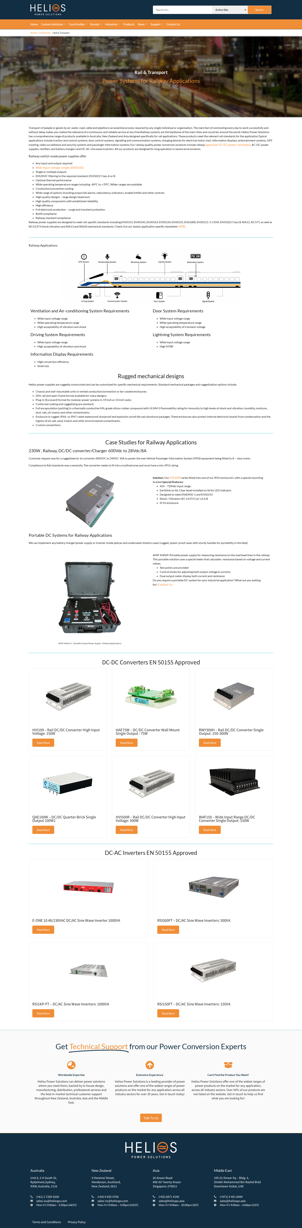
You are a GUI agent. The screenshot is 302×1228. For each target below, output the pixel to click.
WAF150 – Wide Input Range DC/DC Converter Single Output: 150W (227, 818)
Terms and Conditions (46, 1222)
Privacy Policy (77, 1222)
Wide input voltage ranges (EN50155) (60, 167)
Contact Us (165, 584)
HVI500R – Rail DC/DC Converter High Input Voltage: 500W (150, 818)
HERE (181, 226)
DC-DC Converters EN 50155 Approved (151, 662)
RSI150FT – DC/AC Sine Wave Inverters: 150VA (193, 1003)
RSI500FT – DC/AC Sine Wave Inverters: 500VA (193, 920)
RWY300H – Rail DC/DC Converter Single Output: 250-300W (231, 731)
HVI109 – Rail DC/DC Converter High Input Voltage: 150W (66, 731)
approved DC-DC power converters (228, 144)
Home (33, 32)
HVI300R (175, 477)
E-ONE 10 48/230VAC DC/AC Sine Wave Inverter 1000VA (76, 920)
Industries (45, 32)
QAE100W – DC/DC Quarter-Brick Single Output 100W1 (64, 818)
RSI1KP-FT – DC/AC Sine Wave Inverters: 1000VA (70, 1003)
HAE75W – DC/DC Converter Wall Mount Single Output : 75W (148, 731)
